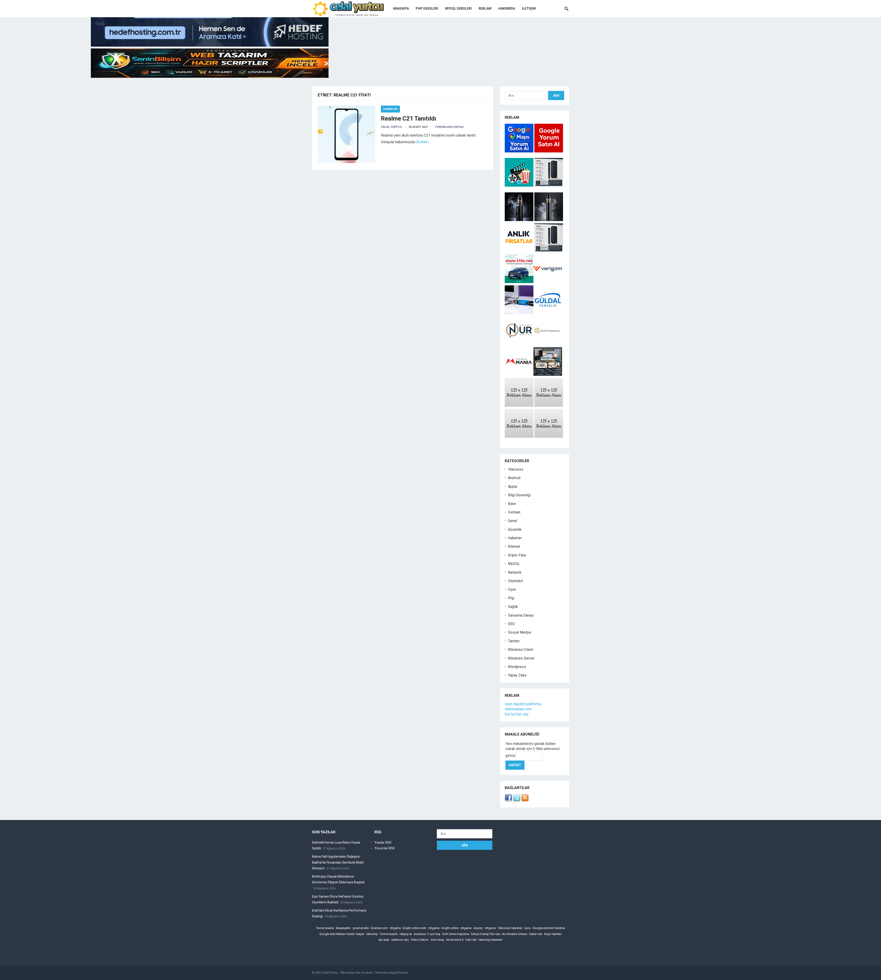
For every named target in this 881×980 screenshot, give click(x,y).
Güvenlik (514, 529)
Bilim (512, 504)
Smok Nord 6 (454, 939)
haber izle (535, 934)
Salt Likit (471, 939)
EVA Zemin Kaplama (455, 934)
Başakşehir (343, 928)
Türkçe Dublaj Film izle (485, 934)
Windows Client (520, 649)
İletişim (529, 8)
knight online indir (414, 928)
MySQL (514, 564)
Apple (512, 486)
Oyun (512, 589)
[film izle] (519, 185)
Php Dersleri (427, 8)
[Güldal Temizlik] (547, 313)
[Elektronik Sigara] (519, 220)
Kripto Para (517, 555)
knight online (449, 928)
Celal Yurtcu (391, 127)
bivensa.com (379, 928)
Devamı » (422, 142)
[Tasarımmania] (519, 374)
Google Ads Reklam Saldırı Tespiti (341, 934)
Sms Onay (437, 939)
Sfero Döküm (420, 939)
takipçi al (406, 934)
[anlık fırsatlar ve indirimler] (519, 251)
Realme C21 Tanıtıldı (408, 118)
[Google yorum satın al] (548, 151)
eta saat (384, 939)
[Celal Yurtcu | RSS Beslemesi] (525, 800)
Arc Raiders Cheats (514, 934)
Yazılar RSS (382, 842)
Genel (512, 521)
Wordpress (517, 667)
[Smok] (548, 220)
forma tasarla (325, 928)
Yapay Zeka (517, 675)
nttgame (395, 928)
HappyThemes (397, 972)
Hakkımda (506, 8)
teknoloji (372, 934)
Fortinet (514, 512)
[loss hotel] (547, 374)
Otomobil (515, 581)
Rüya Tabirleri (553, 934)
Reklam (485, 8)
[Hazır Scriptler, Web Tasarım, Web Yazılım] (210, 76)
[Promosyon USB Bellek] (519, 313)
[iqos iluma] (548, 185)
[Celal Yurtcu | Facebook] (508, 800)
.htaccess (515, 469)
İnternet (514, 546)
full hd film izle (517, 714)
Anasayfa (401, 8)
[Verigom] (547, 282)
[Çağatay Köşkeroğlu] (547, 343)
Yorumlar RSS (384, 848)
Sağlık (513, 606)
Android (514, 478)
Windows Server (521, 658)
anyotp (478, 928)
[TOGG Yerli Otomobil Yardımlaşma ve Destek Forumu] (519, 282)
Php (511, 598)
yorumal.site (361, 928)
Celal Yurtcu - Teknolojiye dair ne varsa (347, 972)
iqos (527, 928)
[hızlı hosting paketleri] (210, 45)
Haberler (390, 109)
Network (514, 572)
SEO (511, 624)
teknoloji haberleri (490, 939)
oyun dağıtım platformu (523, 704)
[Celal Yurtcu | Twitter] (516, 800)
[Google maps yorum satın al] (519, 151)
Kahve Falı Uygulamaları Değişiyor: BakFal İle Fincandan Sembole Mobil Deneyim (338, 862)
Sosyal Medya (519, 632)
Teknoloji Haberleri (510, 928)
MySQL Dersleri (458, 8)
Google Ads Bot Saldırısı (549, 928)
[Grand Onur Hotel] (519, 343)
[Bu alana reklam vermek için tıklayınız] (519, 405)
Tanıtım (513, 641)
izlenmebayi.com (518, 709)
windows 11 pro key (427, 934)
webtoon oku (400, 939)
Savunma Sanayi (521, 615)
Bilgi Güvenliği (519, 495)
